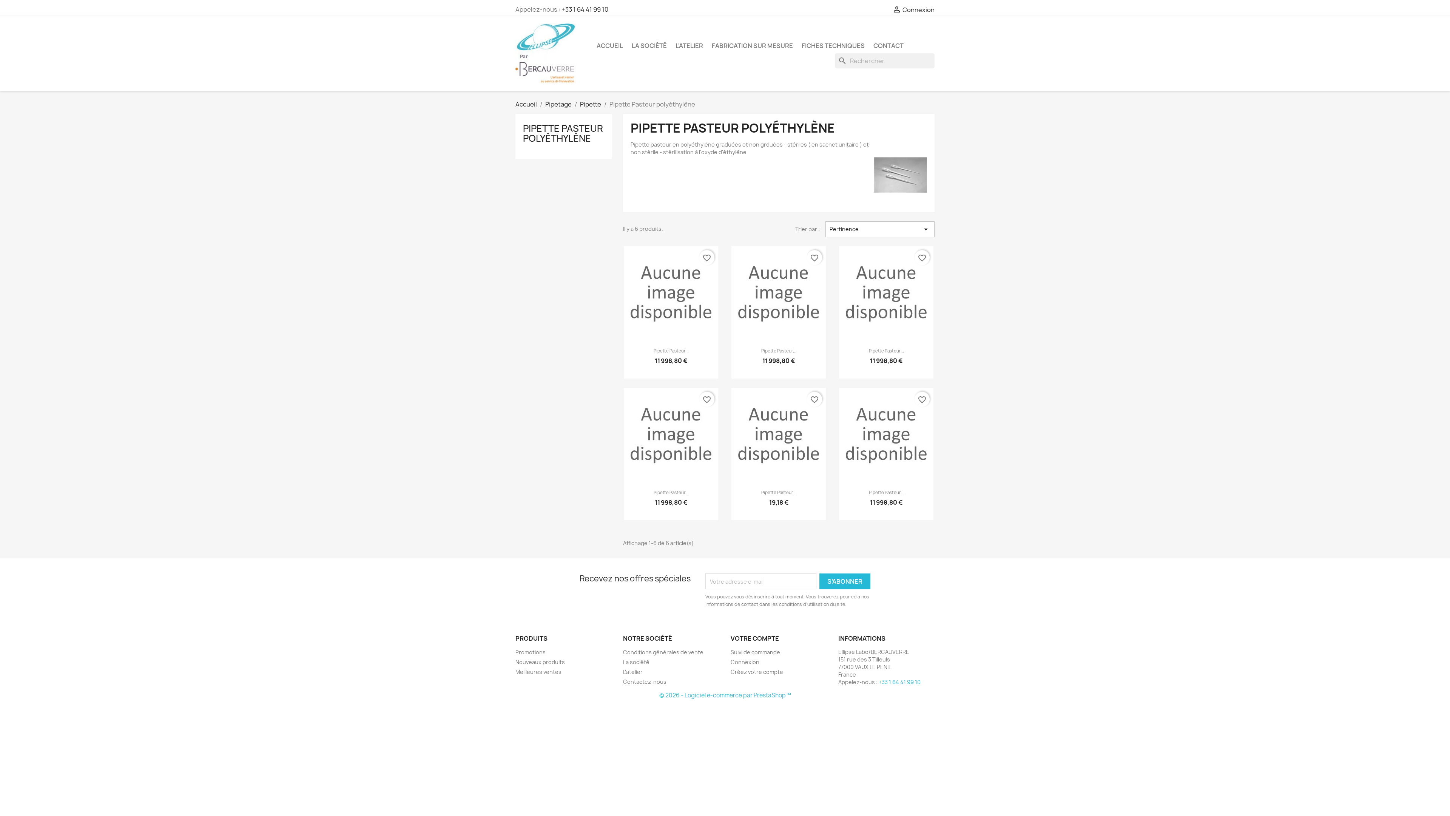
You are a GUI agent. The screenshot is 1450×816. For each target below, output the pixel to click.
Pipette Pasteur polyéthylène (563, 133)
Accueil (610, 46)
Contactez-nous (644, 681)
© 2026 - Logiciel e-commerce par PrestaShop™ (725, 695)
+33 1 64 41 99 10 (584, 9)
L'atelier (689, 46)
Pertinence (880, 229)
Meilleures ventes (538, 671)
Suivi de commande (755, 652)
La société (649, 46)
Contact (888, 46)
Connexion (745, 662)
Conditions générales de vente (663, 652)
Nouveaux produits (540, 662)
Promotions (530, 652)
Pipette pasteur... (671, 351)
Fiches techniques (833, 46)
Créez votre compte (757, 671)
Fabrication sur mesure (752, 46)
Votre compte (755, 638)
